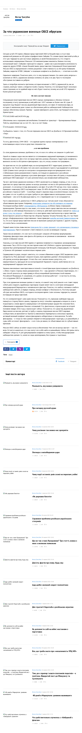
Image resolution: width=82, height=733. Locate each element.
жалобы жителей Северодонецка (63, 218)
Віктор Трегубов (21, 9)
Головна (5, 9)
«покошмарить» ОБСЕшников (35, 206)
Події (10, 355)
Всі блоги (12, 9)
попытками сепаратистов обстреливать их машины (52, 203)
